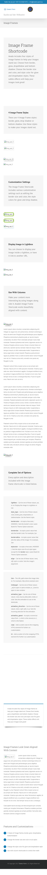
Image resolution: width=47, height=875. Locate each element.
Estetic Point (23, 863)
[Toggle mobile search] (38, 8)
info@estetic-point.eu (36, 2)
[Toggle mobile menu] (42, 8)
